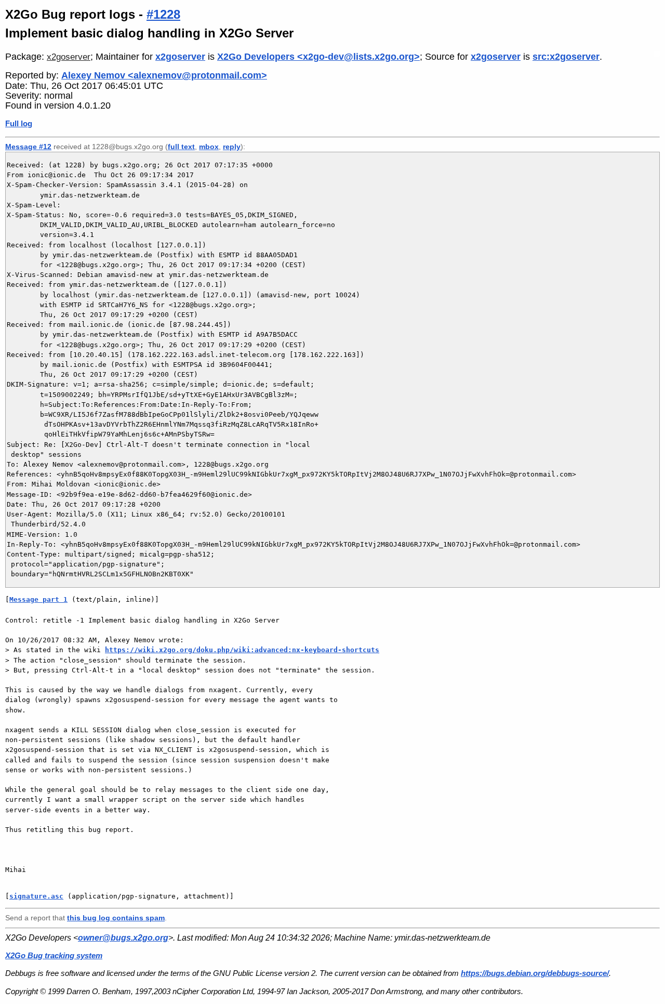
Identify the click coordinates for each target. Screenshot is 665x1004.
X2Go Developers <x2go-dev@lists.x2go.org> (318, 56)
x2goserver (68, 57)
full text (181, 146)
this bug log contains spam (116, 918)
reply (232, 146)
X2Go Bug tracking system (53, 955)
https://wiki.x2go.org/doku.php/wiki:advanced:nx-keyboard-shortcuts (242, 650)
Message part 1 (38, 599)
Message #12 (28, 146)
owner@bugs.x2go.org (123, 937)
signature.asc (36, 896)
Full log (18, 123)
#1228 (163, 14)
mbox (209, 146)
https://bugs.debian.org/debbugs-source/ (535, 973)
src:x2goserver (566, 56)
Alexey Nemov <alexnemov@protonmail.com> (164, 75)
